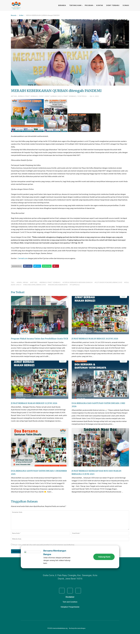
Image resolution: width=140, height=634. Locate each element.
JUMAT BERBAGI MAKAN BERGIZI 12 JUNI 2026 (34, 403)
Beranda (62, 5)
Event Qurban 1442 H (54, 96)
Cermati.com (23, 258)
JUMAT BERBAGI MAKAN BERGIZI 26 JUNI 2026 (95, 338)
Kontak (99, 5)
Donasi (126, 5)
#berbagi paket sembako (50, 282)
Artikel (21, 15)
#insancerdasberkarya (58, 285)
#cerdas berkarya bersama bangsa (78, 282)
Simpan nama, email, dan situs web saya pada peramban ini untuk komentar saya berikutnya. (43, 545)
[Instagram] (70, 590)
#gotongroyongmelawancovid (108, 282)
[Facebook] (62, 590)
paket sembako (70, 96)
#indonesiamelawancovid (34, 285)
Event (41, 96)
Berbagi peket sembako (28, 96)
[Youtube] (78, 590)
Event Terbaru (112, 5)
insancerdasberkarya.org (59, 628)
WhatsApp (47, 266)
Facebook (28, 266)
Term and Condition (70, 602)
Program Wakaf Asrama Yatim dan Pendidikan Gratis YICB (39, 338)
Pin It (56, 266)
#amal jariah (22, 282)
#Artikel (34, 282)
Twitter (38, 266)
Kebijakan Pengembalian (70, 607)
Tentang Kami (75, 5)
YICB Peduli (82, 96)
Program (89, 5)
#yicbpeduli (75, 285)
